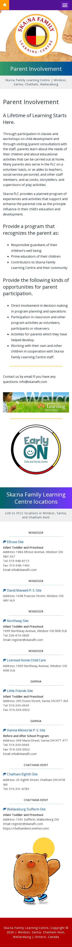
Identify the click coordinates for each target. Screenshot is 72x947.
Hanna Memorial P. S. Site (25, 730)
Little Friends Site (19, 691)
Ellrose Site (15, 542)
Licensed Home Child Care (26, 660)
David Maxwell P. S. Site (23, 590)
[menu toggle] (65, 5)
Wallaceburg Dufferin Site (26, 809)
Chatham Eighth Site (22, 774)
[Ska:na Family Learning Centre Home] (4, 5)
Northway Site (17, 621)
